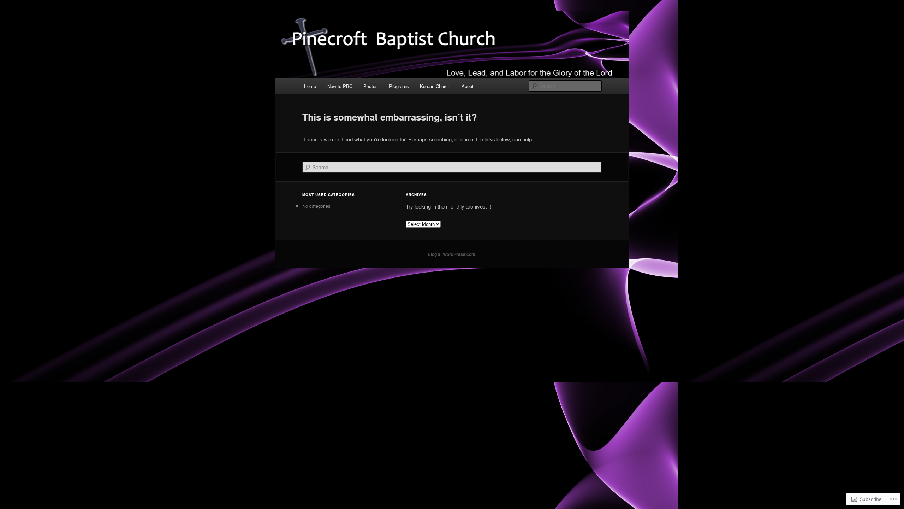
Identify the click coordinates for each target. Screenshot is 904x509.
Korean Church (435, 86)
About (468, 86)
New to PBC (339, 86)
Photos (370, 86)
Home (310, 86)
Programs (399, 86)
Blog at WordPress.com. (452, 254)
